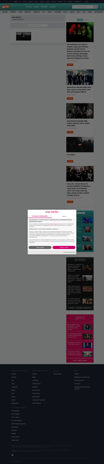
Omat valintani (40, 247)
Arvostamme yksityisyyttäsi (40, 216)
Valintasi (64, 216)
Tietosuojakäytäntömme (69, 252)
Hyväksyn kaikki (64, 247)
